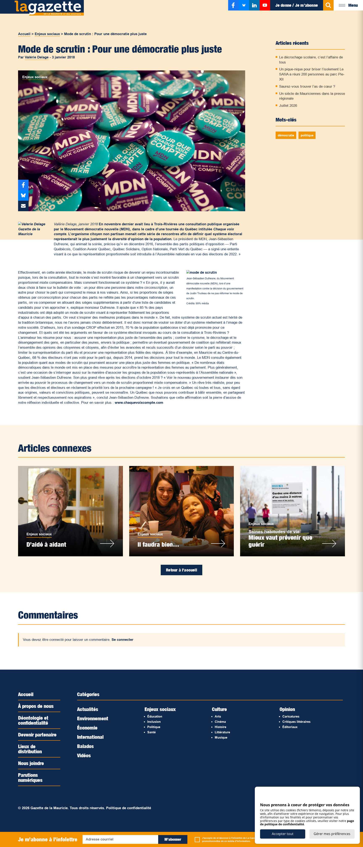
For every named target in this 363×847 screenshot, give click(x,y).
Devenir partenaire (37, 734)
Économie (87, 728)
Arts (218, 716)
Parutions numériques (30, 777)
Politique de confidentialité (128, 808)
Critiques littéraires (296, 721)
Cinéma (220, 721)
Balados (85, 746)
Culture (219, 709)
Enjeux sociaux (47, 34)
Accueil (24, 34)
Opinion (287, 709)
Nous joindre (31, 763)
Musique (221, 737)
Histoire (220, 727)
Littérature (222, 732)
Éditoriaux (289, 727)
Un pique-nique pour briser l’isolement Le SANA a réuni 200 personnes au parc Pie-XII (312, 74)
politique (307, 135)
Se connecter (122, 640)
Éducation (154, 716)
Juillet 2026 (288, 106)
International (90, 737)
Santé (151, 732)
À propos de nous (36, 706)
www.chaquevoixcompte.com (139, 403)
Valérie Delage (37, 57)
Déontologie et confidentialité (33, 720)
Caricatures (290, 716)
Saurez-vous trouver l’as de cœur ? (307, 86)
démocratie (286, 135)
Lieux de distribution (30, 748)
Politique (153, 727)
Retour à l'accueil (181, 570)
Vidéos (84, 755)
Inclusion (154, 721)
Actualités (87, 709)
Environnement (92, 718)
